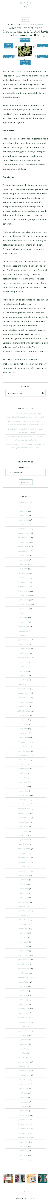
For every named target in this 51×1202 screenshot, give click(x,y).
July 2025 (24, 560)
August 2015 (24, 1088)
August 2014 (24, 1142)
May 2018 (24, 942)
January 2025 (23, 586)
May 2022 (24, 729)
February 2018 (24, 955)
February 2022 (24, 742)
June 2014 (24, 1151)
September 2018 (24, 924)
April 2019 (24, 893)
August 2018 (24, 928)
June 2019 (24, 884)
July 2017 (24, 986)
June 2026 (24, 511)
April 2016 (24, 1053)
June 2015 (24, 1097)
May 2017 (24, 995)
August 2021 (24, 769)
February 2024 (24, 635)
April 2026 (23, 520)
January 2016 (24, 1066)
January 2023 (23, 693)
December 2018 (24, 911)
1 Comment (39, 24)
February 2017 (24, 1008)
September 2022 (23, 711)
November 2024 (24, 595)
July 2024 (24, 613)
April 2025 (23, 573)
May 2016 (24, 1048)
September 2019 (24, 871)
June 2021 (24, 777)
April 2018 (24, 946)
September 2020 (24, 817)
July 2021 (24, 773)
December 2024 (24, 591)
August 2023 (24, 662)
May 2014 (24, 1155)
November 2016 (24, 1022)
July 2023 (24, 666)
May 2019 (24, 888)
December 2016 (24, 1017)
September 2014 (24, 1137)
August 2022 (24, 715)
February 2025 (24, 582)
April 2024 (23, 626)
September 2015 (24, 1084)
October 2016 (24, 1026)
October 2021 (24, 760)
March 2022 (24, 737)
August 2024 (24, 609)
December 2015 (24, 1071)
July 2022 (24, 720)
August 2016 (24, 1035)
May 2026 (24, 515)
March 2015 (24, 1111)
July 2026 (23, 506)
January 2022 (23, 746)
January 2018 (23, 960)
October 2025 (23, 546)
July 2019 (24, 880)
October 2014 (24, 1133)
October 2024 (23, 600)
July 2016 (24, 1040)
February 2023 (24, 689)
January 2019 (24, 906)
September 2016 (24, 1031)
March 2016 (23, 1057)
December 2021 (24, 751)
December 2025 (24, 538)
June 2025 (24, 564)
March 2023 (23, 684)
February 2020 (24, 849)
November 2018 (24, 915)
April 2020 (23, 840)
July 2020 (24, 826)
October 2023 (24, 653)
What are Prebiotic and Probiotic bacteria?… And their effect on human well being (25, 31)
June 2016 (24, 1044)
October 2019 (24, 866)
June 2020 (24, 831)
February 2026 (24, 529)
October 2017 (24, 973)
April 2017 (24, 1000)
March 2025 (23, 577)
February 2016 (24, 1062)
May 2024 (24, 622)
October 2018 (24, 920)
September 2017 (24, 977)
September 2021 (24, 764)
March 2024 (23, 631)
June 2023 (24, 671)
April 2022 (24, 733)
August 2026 (24, 502)
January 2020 (24, 853)
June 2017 (24, 991)
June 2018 (24, 937)
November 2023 (24, 649)
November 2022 (24, 702)
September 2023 (23, 657)
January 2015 (23, 1120)
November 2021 (24, 755)
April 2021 (24, 786)
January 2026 (23, 533)
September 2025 (24, 551)
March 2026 (24, 524)
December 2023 (24, 644)
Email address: (25, 467)
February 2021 (24, 795)
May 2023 (24, 675)
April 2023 (24, 680)
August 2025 (24, 555)
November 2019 (24, 862)
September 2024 (23, 604)
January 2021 (24, 800)
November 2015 (24, 1075)
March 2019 (24, 897)
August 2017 (24, 982)
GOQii (25, 3)
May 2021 (24, 782)
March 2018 (24, 951)
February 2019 (24, 902)
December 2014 (24, 1124)
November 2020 (24, 809)
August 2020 (24, 822)
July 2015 (24, 1093)
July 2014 (24, 1146)
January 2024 (23, 640)
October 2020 (23, 813)
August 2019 (24, 875)
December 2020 (24, 804)
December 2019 (24, 857)
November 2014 (24, 1128)
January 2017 (24, 1013)
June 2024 (24, 617)
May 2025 (24, 569)
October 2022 (23, 706)
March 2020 (24, 844)
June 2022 (24, 724)
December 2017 (24, 964)
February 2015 (24, 1115)
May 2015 (24, 1102)
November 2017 (24, 968)
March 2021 (24, 791)
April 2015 (24, 1106)
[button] (25, 20)
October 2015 (24, 1080)
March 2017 (24, 1004)
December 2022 (24, 697)
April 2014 (24, 1160)
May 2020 (24, 835)
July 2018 (24, 933)
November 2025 (24, 542)
